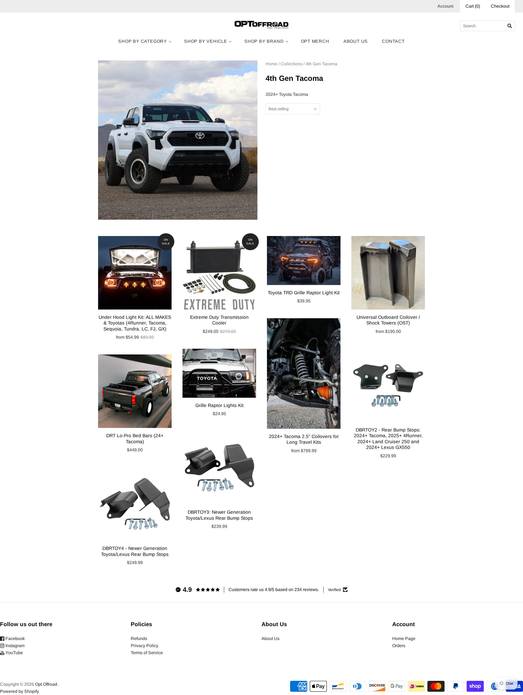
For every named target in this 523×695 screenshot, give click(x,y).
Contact (393, 41)
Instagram (14, 645)
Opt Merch (315, 41)
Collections (291, 64)
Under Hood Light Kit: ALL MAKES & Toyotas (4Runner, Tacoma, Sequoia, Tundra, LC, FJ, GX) (135, 323)
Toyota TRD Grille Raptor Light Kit (304, 292)
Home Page (403, 638)
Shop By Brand (264, 41)
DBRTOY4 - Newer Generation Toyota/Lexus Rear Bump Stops (135, 551)
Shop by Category (142, 41)
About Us (355, 41)
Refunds (139, 638)
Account (445, 6)
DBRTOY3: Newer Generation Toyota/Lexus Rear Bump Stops (219, 515)
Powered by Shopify (19, 691)
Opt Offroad (46, 684)
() (473, 6)
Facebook (14, 638)
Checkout (500, 6)
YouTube (13, 652)
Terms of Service (147, 652)
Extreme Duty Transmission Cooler (219, 320)
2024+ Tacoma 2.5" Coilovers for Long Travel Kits (304, 439)
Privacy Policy (144, 645)
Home (271, 64)
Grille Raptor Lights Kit (219, 405)
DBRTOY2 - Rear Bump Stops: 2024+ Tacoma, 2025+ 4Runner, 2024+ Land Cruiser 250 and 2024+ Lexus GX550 (388, 438)
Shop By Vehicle (205, 41)
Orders (398, 645)
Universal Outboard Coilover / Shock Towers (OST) (388, 320)
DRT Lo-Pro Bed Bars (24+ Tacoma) (134, 438)
